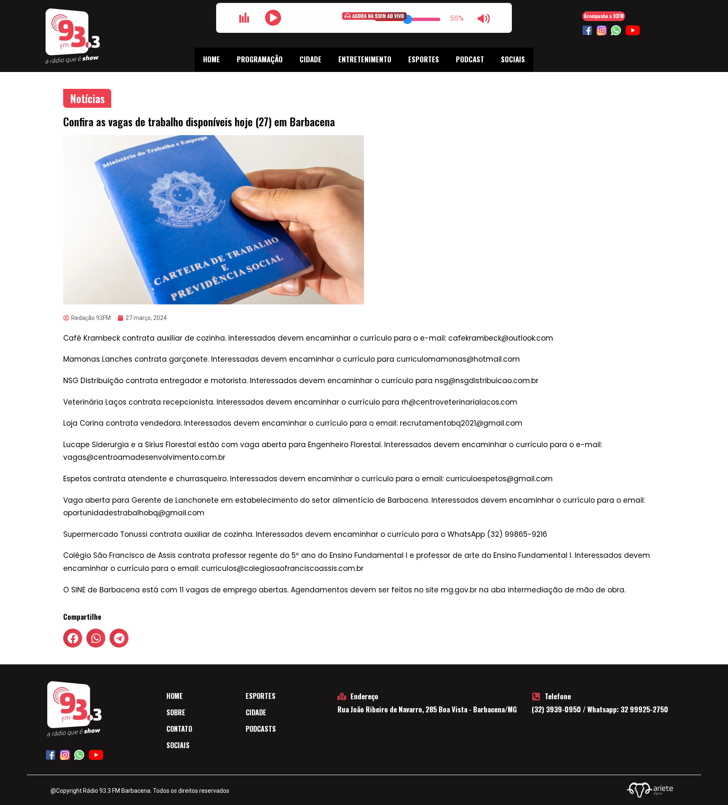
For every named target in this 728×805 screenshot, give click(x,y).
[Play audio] (273, 18)
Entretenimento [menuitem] (364, 59)
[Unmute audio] (483, 18)
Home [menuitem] (211, 59)
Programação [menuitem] (260, 59)
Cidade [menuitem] (310, 59)
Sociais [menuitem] (513, 59)
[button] (72, 638)
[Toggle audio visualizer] (244, 17)
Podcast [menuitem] (470, 59)
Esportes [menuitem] (423, 59)
